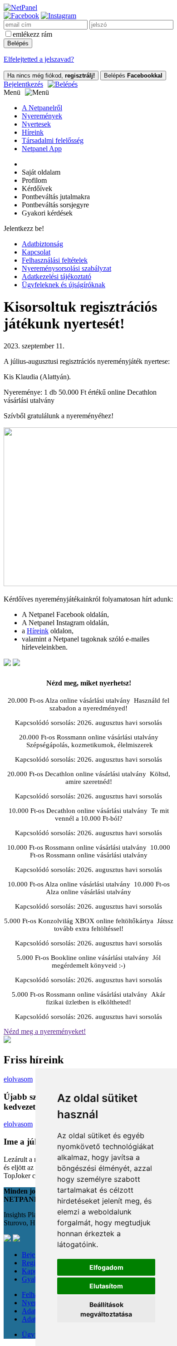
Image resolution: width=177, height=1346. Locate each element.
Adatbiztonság (42, 244)
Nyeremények (42, 116)
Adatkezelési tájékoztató (56, 276)
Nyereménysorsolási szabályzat (66, 268)
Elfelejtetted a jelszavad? (39, 59)
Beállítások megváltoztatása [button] (106, 1309)
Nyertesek (36, 124)
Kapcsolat (36, 252)
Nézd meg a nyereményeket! (45, 1031)
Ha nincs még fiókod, (51, 75)
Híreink (33, 132)
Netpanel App (42, 148)
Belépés (133, 75)
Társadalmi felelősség (53, 140)
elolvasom (18, 1079)
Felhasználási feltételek (55, 260)
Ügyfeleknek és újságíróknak (63, 285)
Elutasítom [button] (106, 1286)
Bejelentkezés (23, 84)
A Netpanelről (42, 108)
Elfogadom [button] (106, 1267)
